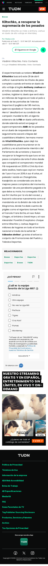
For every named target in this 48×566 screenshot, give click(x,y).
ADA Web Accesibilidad (13, 481)
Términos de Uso (10, 470)
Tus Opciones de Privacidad (15, 528)
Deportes (18, 257)
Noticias (18, 2)
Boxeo (5, 17)
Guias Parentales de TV (13, 507)
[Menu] (4, 9)
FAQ (4, 502)
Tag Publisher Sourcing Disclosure (18, 512)
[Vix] (42, 9)
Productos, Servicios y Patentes (17, 518)
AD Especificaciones (11, 491)
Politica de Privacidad (12, 465)
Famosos (28, 2)
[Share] (43, 50)
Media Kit (6, 496)
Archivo (5, 523)
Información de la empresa (14, 475)
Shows (9, 2)
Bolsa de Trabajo (10, 486)
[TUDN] (15, 9)
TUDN (30, 263)
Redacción (10, 39)
